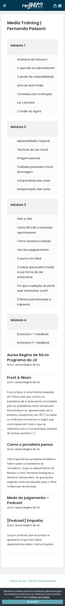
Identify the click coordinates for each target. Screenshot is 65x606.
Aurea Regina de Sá (27, 364)
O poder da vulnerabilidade (35, 77)
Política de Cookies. (40, 597)
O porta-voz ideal (29, 258)
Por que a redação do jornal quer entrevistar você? (36, 288)
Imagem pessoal (28, 158)
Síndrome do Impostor (32, 59)
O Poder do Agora (29, 111)
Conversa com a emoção (34, 94)
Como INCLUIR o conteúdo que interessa (35, 230)
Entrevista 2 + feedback (33, 343)
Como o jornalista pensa (30, 444)
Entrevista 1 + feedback (33, 334)
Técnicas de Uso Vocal (32, 150)
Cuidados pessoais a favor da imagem (35, 169)
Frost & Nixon (19, 377)
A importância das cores (33, 181)
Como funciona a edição (34, 241)
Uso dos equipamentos (33, 250)
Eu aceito (32, 601)
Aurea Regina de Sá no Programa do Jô (28, 357)
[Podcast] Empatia (25, 520)
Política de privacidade (42, 580)
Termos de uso (17, 580)
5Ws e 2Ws (24, 219)
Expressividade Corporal (33, 141)
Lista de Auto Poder (30, 85)
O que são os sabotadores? (36, 68)
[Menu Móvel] (4, 5)
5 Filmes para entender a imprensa (34, 301)
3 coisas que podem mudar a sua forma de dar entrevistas (35, 272)
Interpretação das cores (33, 189)
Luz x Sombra (26, 102)
